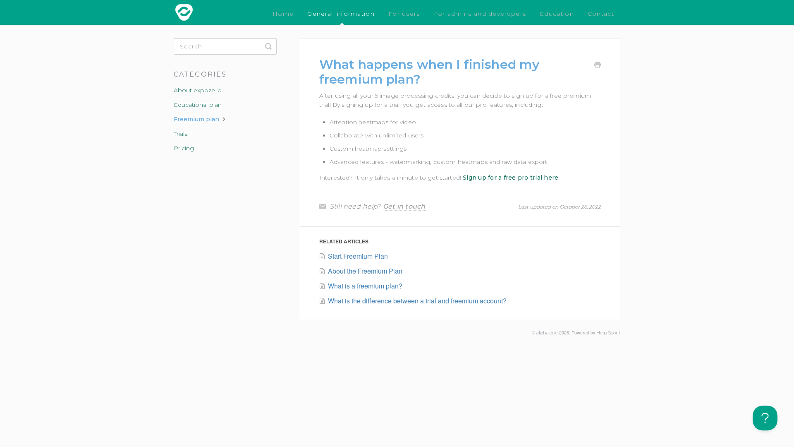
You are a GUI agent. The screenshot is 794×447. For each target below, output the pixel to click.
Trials (180, 133)
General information (341, 13)
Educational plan (198, 104)
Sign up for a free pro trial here (510, 177)
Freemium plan (197, 119)
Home (283, 13)
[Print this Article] (597, 65)
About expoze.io (198, 90)
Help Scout (608, 333)
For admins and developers (480, 13)
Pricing (184, 148)
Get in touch (404, 206)
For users (404, 13)
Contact (601, 13)
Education (557, 13)
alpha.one (547, 333)
